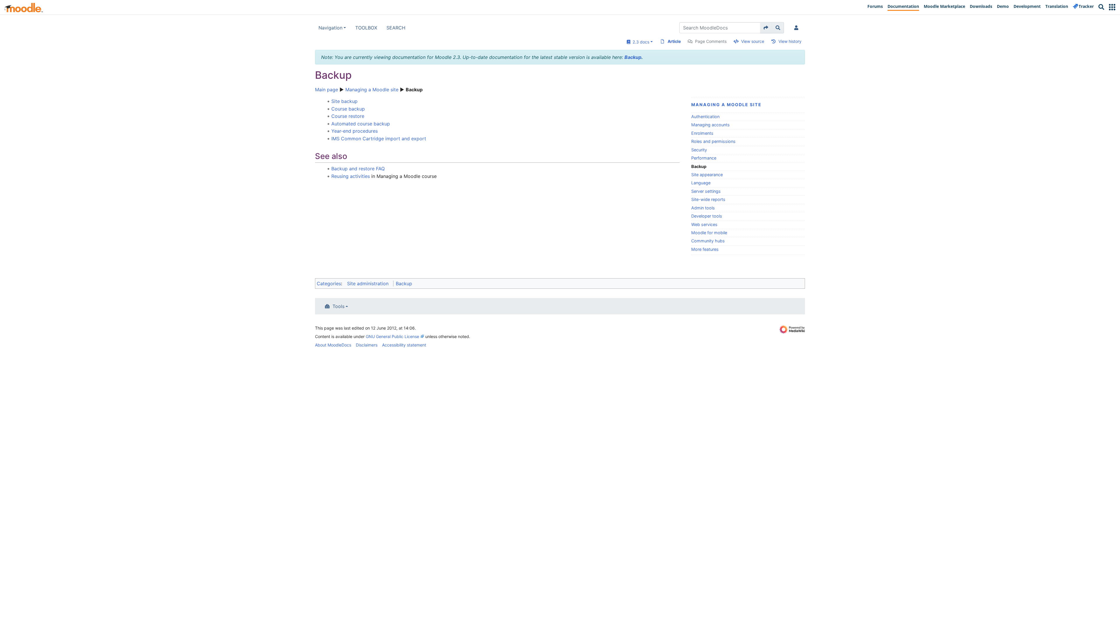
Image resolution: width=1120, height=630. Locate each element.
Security (699, 149)
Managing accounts (710, 124)
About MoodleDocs (333, 344)
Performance (703, 157)
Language (700, 182)
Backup (632, 57)
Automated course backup (360, 124)
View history (790, 41)
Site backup (344, 101)
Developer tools (706, 216)
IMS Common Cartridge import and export (378, 138)
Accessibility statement (404, 344)
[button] (1112, 7)
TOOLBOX (366, 28)
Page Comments (711, 41)
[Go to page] (766, 27)
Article (674, 41)
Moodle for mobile (709, 232)
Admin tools (703, 207)
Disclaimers (366, 344)
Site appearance (707, 174)
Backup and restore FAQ (358, 169)
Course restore (347, 116)
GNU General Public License (392, 336)
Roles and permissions (713, 141)
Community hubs (708, 240)
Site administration (367, 283)
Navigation (330, 28)
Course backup (348, 109)
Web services (704, 224)
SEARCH (395, 28)
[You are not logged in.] (797, 28)
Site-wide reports (708, 199)
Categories (329, 283)
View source (752, 41)
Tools (338, 306)
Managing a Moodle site (371, 89)
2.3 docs (639, 41)
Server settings (706, 191)
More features (705, 249)
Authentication (705, 116)
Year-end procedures (354, 131)
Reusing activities (350, 176)
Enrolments (702, 133)
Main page (326, 89)
